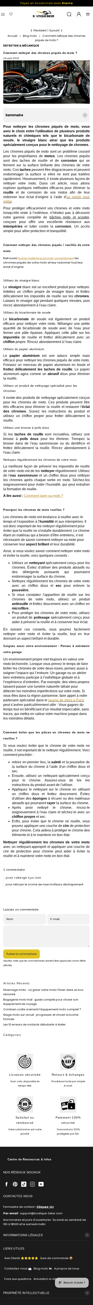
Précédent (40, 30)
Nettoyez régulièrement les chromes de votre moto (40, 459)
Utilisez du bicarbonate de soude (27, 312)
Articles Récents (16, 983)
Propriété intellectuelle (26, 1293)
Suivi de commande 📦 (56, 1258)
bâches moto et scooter (69, 217)
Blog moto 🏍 (43, 1268)
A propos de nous (66, 1268)
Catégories (12, 1035)
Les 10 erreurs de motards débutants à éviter (34, 1024)
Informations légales (23, 1235)
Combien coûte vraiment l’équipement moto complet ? (42, 1009)
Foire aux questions (17, 1279)
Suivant (54, 30)
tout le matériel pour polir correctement (46, 258)
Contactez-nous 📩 (18, 1268)
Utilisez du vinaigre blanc (21, 280)
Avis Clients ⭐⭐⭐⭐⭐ (21, 1258)
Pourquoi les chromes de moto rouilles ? (33, 509)
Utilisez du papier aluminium (23, 349)
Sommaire (14, 115)
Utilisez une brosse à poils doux (26, 427)
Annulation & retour (47, 1279)
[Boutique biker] (44, 14)
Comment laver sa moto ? (43, 496)
